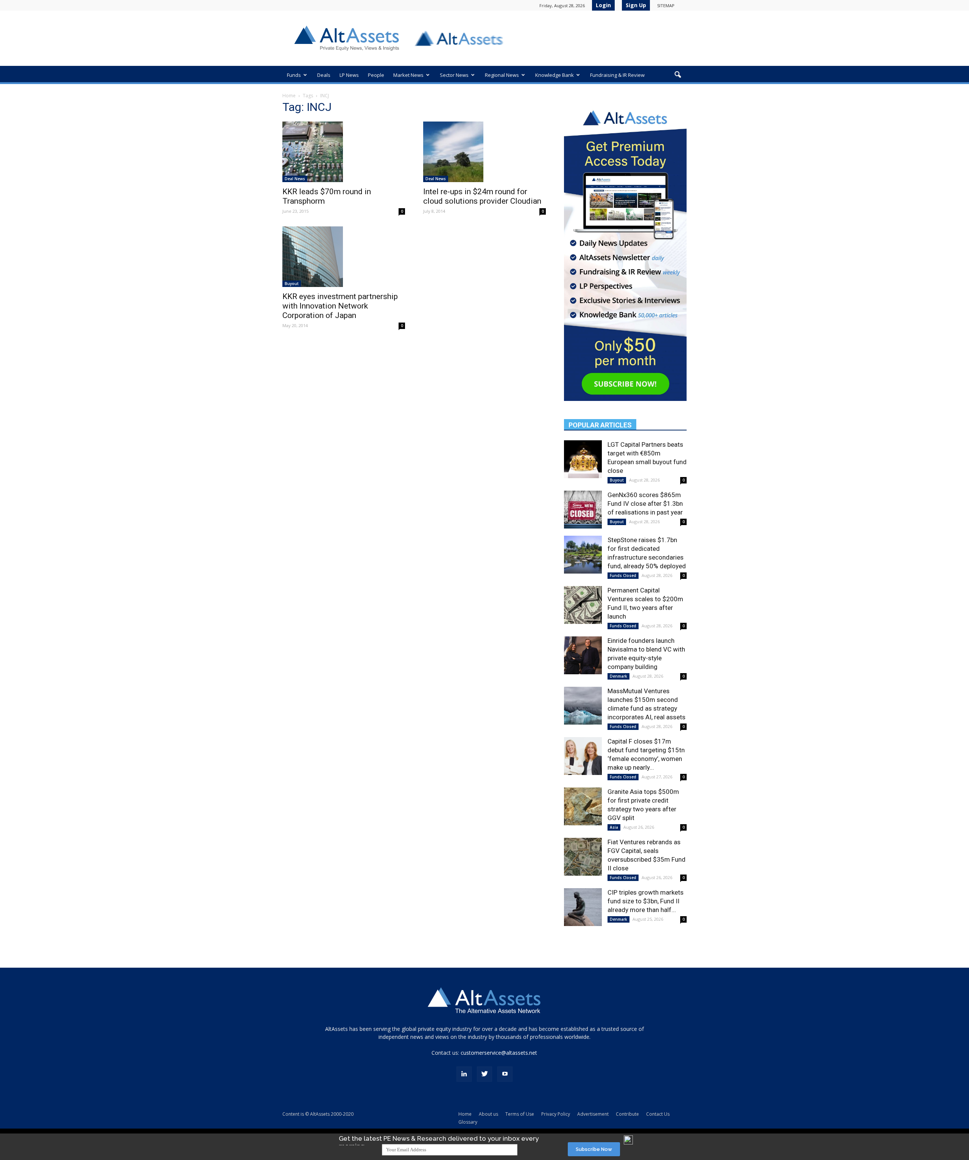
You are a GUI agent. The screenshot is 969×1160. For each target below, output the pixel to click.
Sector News (454, 75)
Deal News (295, 178)
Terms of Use (519, 1114)
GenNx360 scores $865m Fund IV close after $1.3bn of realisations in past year (645, 503)
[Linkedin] (464, 1074)
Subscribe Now (594, 1149)
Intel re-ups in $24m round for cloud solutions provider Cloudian (482, 196)
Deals (323, 75)
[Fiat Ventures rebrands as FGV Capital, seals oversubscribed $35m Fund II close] (583, 857)
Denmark (618, 676)
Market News (408, 75)
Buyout (292, 283)
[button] (677, 75)
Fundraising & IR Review (617, 75)
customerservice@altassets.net (499, 1052)
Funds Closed (623, 575)
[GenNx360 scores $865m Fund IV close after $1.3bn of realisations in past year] (583, 510)
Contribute (627, 1114)
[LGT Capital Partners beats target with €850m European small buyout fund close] (583, 459)
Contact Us (658, 1114)
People (376, 75)
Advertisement (593, 1114)
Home (289, 95)
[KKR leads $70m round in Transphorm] (343, 152)
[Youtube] (505, 1074)
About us (488, 1114)
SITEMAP (666, 5)
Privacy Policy (555, 1114)
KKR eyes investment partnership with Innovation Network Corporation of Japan (340, 306)
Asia (614, 827)
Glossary (467, 1122)
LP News (349, 75)
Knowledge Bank (554, 75)
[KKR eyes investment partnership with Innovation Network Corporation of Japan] (343, 256)
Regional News (502, 75)
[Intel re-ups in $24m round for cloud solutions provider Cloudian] (484, 152)
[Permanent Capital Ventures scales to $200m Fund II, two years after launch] (583, 605)
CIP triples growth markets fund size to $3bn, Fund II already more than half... (646, 901)
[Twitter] (484, 1074)
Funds (294, 75)
